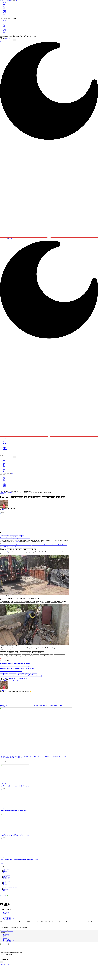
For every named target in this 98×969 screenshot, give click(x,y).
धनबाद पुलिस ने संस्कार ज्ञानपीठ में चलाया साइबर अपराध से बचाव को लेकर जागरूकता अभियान (19, 859)
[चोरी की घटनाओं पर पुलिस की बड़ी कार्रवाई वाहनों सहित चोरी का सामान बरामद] (15, 765)
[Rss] (9, 904)
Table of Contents (3, 545)
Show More (7, 38)
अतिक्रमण (18, 541)
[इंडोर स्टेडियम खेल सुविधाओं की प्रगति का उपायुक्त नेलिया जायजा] (15, 790)
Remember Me (4, 959)
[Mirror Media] (10, 0)
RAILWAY (5, 879)
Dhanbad (4, 493)
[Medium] (5, 904)
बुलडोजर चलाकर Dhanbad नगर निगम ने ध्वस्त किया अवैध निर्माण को (13, 536)
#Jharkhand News (8, 678)
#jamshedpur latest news (7, 875)
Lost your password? (4, 964)
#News (20, 678)
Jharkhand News (4, 783)
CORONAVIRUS (6, 881)
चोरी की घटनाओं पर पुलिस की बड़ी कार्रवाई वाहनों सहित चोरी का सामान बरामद (16, 786)
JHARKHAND (6, 878)
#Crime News (5, 876)
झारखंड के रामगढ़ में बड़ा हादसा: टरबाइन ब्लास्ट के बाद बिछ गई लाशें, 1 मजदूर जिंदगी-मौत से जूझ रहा (15, 666)
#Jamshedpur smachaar (7, 873)
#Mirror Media (15, 678)
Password (2, 957)
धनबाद (1, 493)
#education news (6, 877)
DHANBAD (24, 678)
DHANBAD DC (6, 885)
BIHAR (4, 882)
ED (4, 890)
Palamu (2, 808)
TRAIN (4, 888)
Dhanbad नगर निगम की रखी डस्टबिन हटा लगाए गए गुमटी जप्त (12, 535)
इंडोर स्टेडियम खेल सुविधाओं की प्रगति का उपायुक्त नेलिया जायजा (14, 810)
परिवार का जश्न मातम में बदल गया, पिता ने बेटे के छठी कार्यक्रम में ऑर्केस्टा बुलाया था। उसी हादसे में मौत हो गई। (17, 668)
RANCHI (5, 883)
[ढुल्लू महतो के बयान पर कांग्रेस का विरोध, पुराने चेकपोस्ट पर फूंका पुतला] (15, 814)
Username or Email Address (6, 954)
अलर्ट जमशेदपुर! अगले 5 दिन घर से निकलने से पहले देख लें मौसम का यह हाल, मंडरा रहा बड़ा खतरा (15, 663)
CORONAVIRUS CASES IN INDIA (10, 887)
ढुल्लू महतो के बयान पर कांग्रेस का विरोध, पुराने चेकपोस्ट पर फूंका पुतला (15, 835)
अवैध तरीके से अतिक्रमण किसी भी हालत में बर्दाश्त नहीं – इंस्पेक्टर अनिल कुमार (15, 538)
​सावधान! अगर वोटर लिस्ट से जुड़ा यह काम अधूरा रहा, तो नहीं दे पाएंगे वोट (11, 671)
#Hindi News (5, 884)
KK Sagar (4, 509)
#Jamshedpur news (6, 872)
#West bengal (5, 889)
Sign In (12, 473)
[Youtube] (1, 904)
